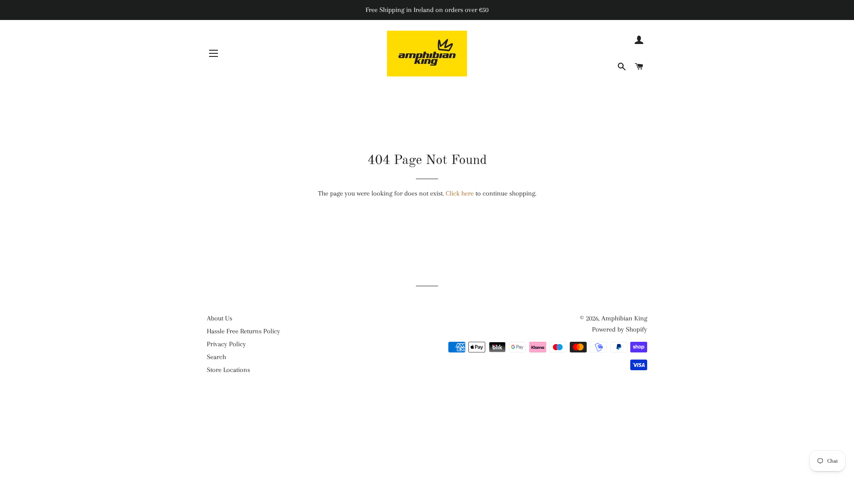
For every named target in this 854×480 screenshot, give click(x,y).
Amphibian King (624, 318)
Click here (460, 193)
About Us (219, 318)
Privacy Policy (226, 344)
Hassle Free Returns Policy (243, 331)
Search (216, 357)
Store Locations (228, 370)
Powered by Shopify (619, 329)
